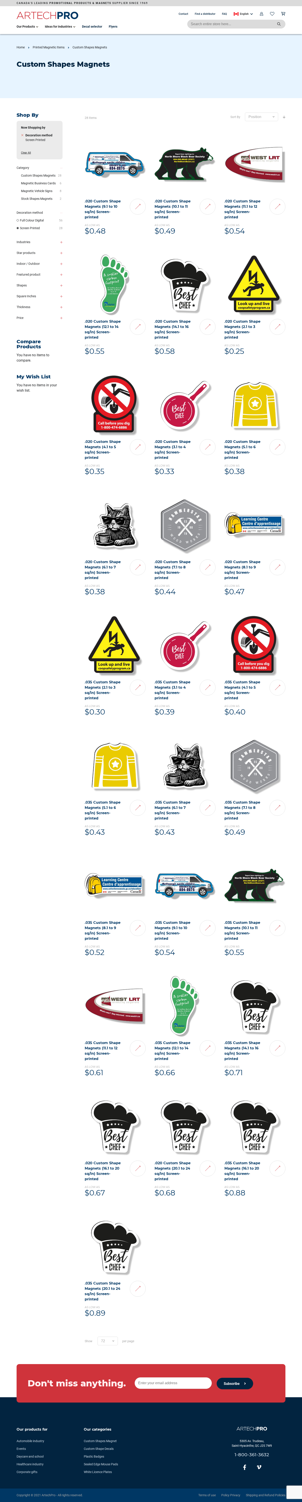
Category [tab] (23, 168)
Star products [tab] (26, 253)
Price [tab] (20, 318)
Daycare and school (30, 1456)
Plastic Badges (94, 1456)
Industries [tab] (23, 242)
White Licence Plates (98, 1472)
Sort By (235, 117)
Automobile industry (30, 1441)
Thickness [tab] (23, 307)
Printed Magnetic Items (49, 47)
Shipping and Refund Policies (265, 1495)
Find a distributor (205, 13)
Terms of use (207, 1495)
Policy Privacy (230, 1495)
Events (21, 1449)
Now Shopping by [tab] (33, 127)
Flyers (113, 26)
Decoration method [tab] (30, 212)
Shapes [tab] (22, 285)
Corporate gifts (27, 1472)
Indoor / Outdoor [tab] (28, 263)
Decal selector (92, 26)
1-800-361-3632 (252, 1454)
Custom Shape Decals (99, 1449)
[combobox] (236, 24)
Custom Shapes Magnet (100, 1441)
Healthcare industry (30, 1464)
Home (21, 47)
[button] (243, 14)
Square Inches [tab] (26, 296)
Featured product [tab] (28, 274)
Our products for (32, 1429)
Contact (183, 13)
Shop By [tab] (27, 115)
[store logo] (47, 18)
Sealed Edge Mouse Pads (101, 1464)
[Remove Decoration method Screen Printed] (22, 135)
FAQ (224, 13)
